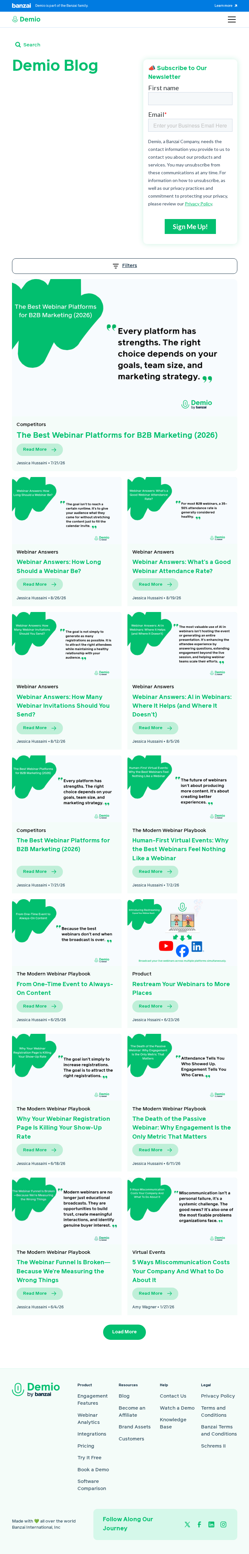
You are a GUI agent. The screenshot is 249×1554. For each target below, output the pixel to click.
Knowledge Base (173, 1423)
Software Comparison (91, 1485)
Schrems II (213, 1446)
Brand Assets (135, 1427)
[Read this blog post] (124, 347)
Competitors (31, 424)
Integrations (91, 1434)
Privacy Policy (218, 1396)
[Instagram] (223, 1524)
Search (31, 45)
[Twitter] (187, 1524)
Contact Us (173, 1396)
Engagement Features (92, 1400)
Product (141, 974)
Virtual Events (148, 1252)
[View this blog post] (67, 510)
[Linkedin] (211, 1524)
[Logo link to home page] (26, 19)
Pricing (85, 1446)
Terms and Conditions (214, 1412)
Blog (124, 1396)
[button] (230, 19)
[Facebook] (199, 1524)
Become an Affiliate (132, 1412)
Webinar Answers (37, 552)
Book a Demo (93, 1469)
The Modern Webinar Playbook (169, 830)
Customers (131, 1439)
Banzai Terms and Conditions (219, 1431)
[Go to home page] (40, 1390)
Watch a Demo (177, 1408)
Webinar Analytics (88, 1419)
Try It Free (89, 1457)
